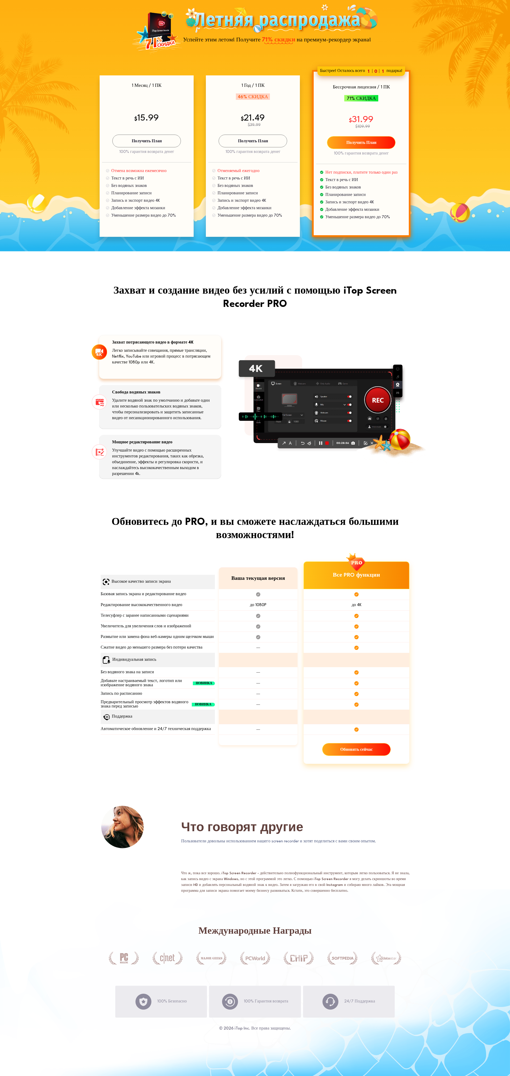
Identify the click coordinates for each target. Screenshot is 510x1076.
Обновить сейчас (356, 750)
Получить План (147, 141)
